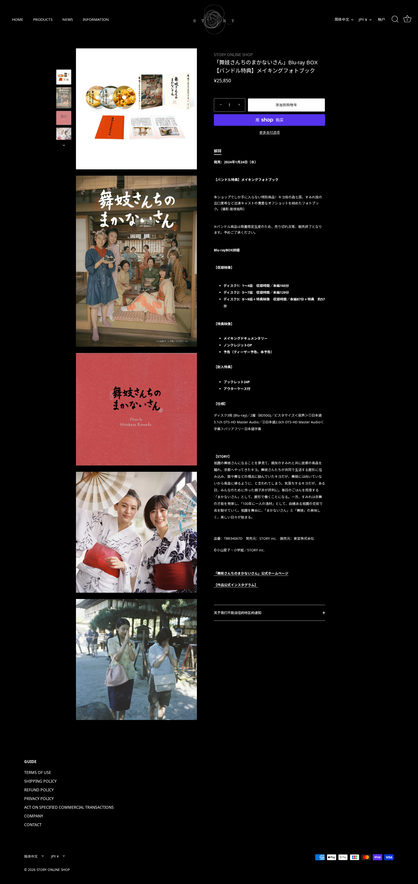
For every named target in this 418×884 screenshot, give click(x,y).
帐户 (381, 19)
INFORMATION (96, 19)
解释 (218, 151)
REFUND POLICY (39, 790)
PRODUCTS (42, 19)
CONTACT (33, 824)
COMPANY (33, 816)
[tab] (220, 151)
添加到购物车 (286, 105)
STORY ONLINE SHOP (233, 54)
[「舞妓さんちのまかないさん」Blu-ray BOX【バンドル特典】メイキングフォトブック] (63, 77)
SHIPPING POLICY (40, 781)
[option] (64, 78)
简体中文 (342, 19)
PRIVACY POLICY (39, 798)
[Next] (64, 145)
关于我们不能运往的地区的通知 (237, 612)
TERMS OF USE (37, 772)
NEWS (67, 19)
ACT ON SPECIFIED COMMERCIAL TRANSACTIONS (69, 807)
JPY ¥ (363, 19)
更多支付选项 (269, 132)
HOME (17, 19)
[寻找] (395, 19)
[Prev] (64, 62)
